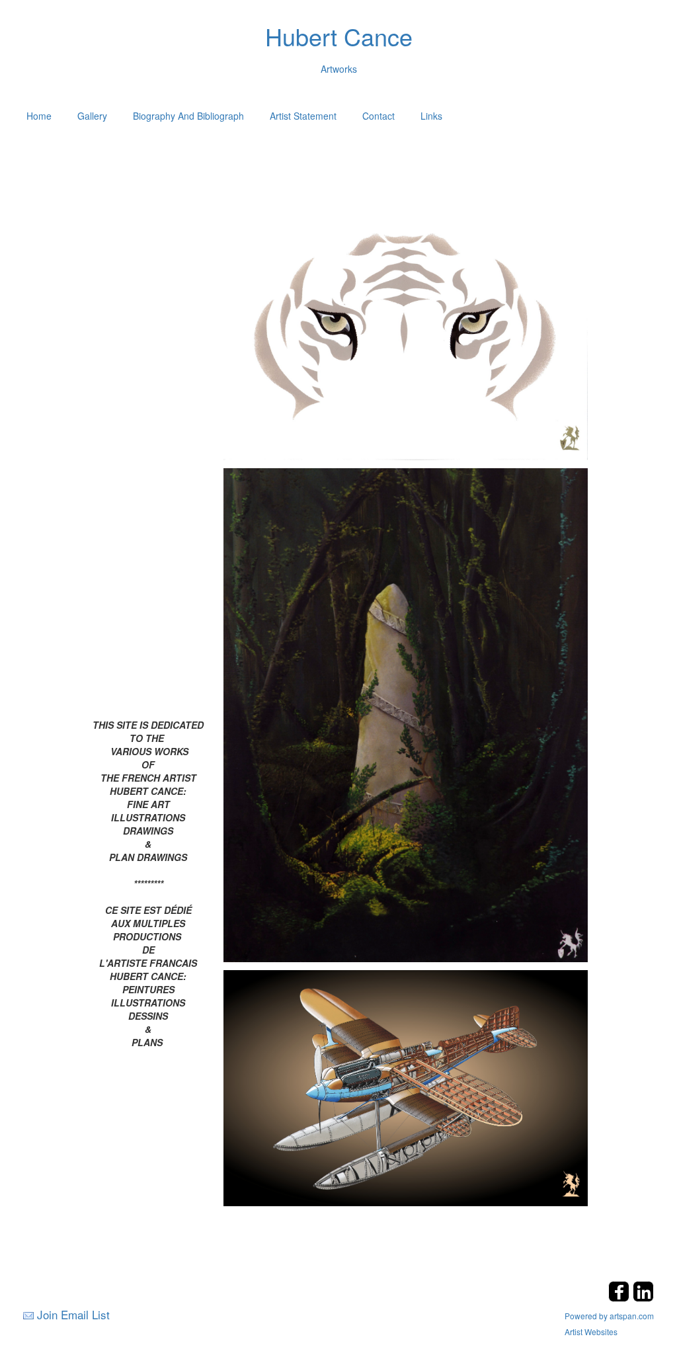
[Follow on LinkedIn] (643, 1298)
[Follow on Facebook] (620, 1298)
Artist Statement (303, 115)
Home (39, 115)
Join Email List (73, 1314)
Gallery (92, 115)
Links (431, 115)
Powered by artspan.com (609, 1315)
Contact (378, 115)
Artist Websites (591, 1331)
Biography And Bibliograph (188, 115)
